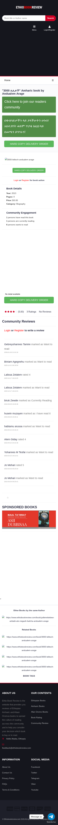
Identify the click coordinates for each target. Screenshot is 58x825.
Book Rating (36, 717)
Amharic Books (37, 706)
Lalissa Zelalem (13, 374)
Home (7, 80)
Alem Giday (10, 439)
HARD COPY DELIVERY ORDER (29, 143)
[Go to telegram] (51, 816)
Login (16, 180)
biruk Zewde (11, 400)
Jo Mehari (9, 465)
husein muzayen (13, 413)
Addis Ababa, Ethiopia (16, 739)
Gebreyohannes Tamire (17, 344)
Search (50, 18)
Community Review (39, 723)
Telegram (35, 778)
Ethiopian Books (38, 700)
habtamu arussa (13, 426)
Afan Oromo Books (39, 712)
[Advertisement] (29, 53)
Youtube (34, 790)
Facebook (35, 767)
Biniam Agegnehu (14, 361)
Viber (33, 784)
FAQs (4, 784)
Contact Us (7, 773)
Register (25, 180)
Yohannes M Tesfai (14, 452)
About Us (6, 767)
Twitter (34, 773)
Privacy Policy (8, 778)
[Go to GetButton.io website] (51, 822)
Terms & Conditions (10, 790)
